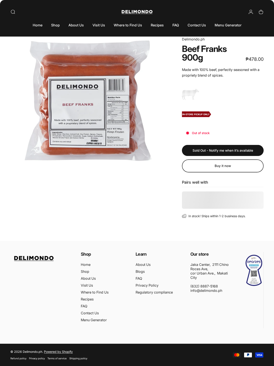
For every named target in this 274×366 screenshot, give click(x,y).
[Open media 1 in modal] (89, 100)
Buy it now (223, 166)
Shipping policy (78, 358)
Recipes (87, 299)
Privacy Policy (147, 285)
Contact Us (90, 313)
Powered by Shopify (58, 351)
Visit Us (87, 285)
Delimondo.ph (193, 39)
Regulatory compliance (154, 292)
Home (86, 264)
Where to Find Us (95, 292)
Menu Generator (94, 320)
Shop (85, 271)
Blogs (140, 271)
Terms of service (57, 358)
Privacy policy (37, 358)
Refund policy (18, 358)
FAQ (84, 306)
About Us (88, 278)
